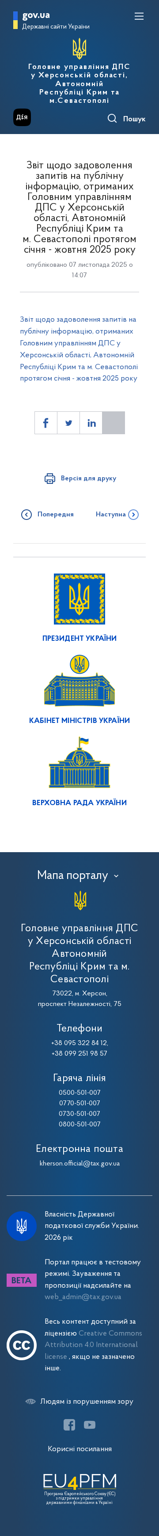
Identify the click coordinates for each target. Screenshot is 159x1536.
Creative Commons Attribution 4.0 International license (93, 1345)
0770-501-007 (79, 1103)
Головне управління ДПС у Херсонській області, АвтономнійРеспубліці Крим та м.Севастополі (79, 84)
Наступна (111, 514)
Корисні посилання (80, 1449)
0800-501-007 (80, 1124)
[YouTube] (89, 1425)
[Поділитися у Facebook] (46, 423)
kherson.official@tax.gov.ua (80, 1163)
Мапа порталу (72, 876)
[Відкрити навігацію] (139, 16)
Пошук (134, 119)
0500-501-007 (80, 1093)
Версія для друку (88, 478)
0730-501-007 (79, 1114)
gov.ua (36, 16)
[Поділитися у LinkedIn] (91, 423)
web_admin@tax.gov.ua (83, 1297)
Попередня (56, 514)
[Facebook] (69, 1425)
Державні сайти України (56, 27)
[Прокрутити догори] (143, 1487)
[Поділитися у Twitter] (68, 423)
